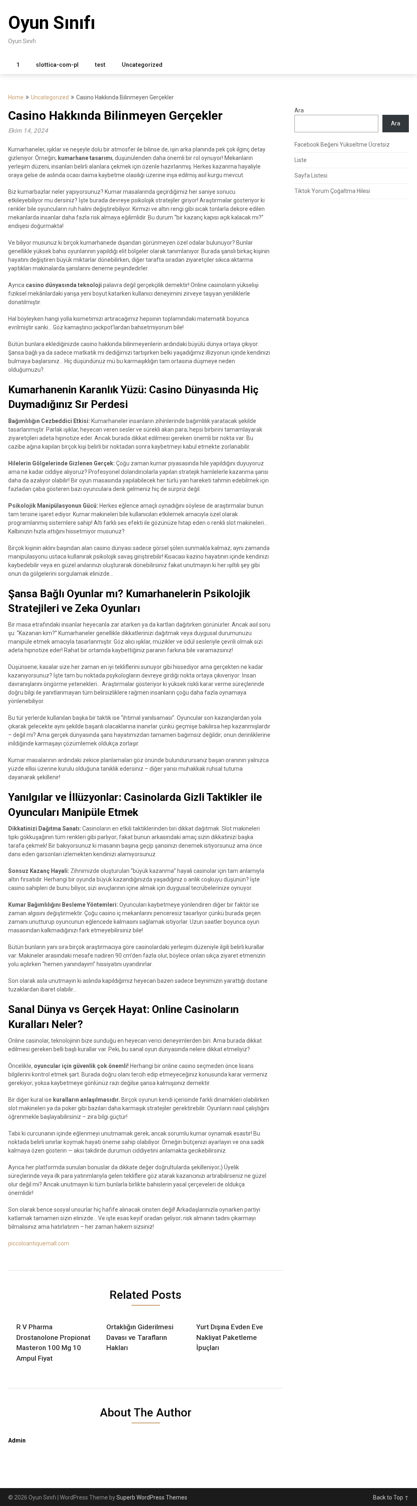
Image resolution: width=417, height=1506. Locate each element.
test (100, 64)
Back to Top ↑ (391, 1497)
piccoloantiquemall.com (38, 1243)
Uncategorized (142, 64)
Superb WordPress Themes (151, 1497)
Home (16, 97)
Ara (299, 110)
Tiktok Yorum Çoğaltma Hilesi (332, 191)
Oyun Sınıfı (51, 22)
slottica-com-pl (57, 64)
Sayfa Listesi (310, 175)
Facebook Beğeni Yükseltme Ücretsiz (342, 144)
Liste (300, 160)
